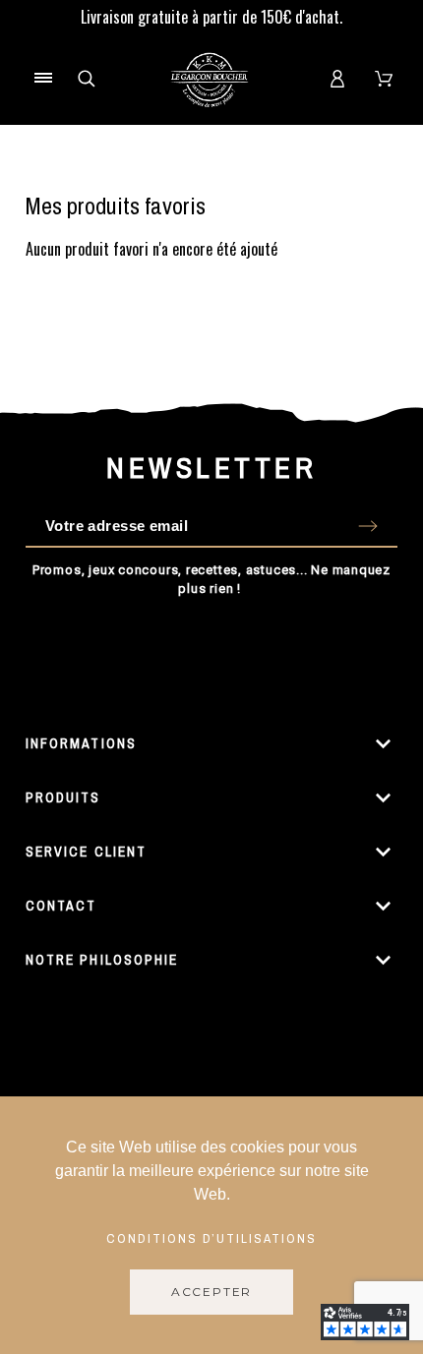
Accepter (211, 1291)
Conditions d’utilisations (212, 1238)
